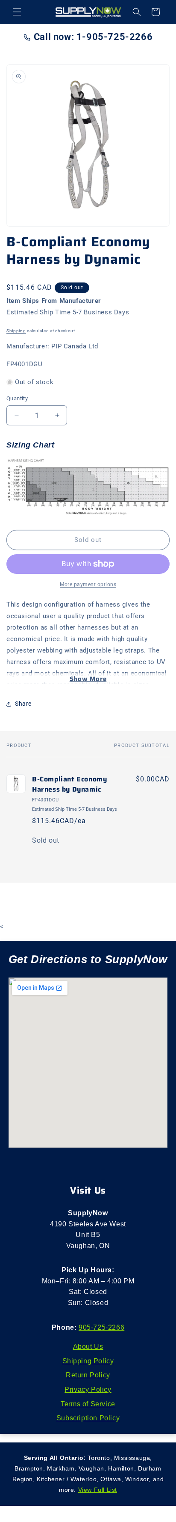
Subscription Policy (88, 1418)
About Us (88, 1346)
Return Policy (88, 1375)
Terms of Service (88, 1404)
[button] (17, 12)
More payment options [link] (88, 584)
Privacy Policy (88, 1389)
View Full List (97, 1489)
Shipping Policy (88, 1361)
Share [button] (23, 703)
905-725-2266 (101, 1327)
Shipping (16, 330)
